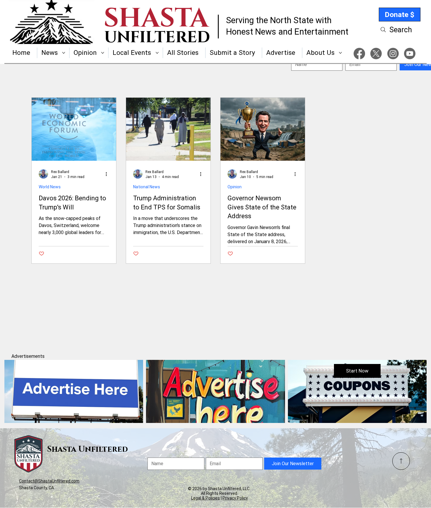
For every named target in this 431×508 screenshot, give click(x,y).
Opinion (235, 186)
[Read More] (401, 461)
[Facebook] (359, 53)
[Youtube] (409, 53)
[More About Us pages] (340, 52)
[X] (376, 53)
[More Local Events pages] (157, 52)
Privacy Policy (235, 498)
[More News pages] (63, 52)
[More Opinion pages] (102, 52)
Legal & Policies (205, 498)
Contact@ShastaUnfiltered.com (49, 481)
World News (50, 186)
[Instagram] (393, 53)
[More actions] (108, 173)
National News (146, 186)
